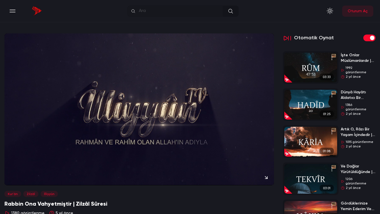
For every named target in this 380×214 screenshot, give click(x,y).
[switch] (369, 38)
